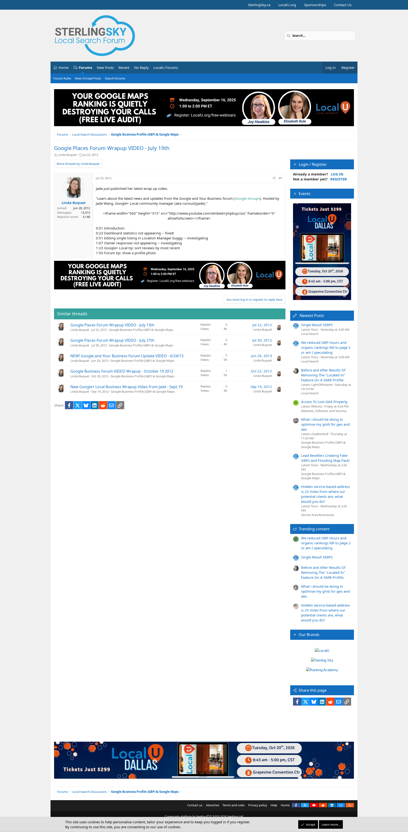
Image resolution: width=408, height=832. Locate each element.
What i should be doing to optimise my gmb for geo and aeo (325, 424)
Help (274, 805)
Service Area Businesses (317, 515)
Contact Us (343, 4)
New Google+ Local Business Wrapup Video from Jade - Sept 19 (126, 386)
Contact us (194, 805)
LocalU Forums (165, 67)
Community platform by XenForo (204, 817)
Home (63, 67)
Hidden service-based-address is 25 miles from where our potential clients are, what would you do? (325, 494)
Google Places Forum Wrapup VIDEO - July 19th (112, 147)
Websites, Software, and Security (324, 411)
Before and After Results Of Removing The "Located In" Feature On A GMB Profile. (323, 375)
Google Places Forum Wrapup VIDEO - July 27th (112, 340)
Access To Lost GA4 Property (324, 401)
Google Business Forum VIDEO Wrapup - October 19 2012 (121, 371)
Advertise (212, 805)
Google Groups (247, 198)
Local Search (310, 334)
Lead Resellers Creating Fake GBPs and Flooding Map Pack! (325, 458)
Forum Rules (62, 78)
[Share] (274, 178)
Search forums (115, 78)
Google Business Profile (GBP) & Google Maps (141, 330)
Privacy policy (257, 805)
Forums (85, 67)
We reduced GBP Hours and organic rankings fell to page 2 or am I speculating (326, 347)
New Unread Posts (88, 78)
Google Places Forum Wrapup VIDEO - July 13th (112, 325)
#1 (280, 178)
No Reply (141, 67)
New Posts (105, 67)
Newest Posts (312, 315)
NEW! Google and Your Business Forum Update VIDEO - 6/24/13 (126, 355)
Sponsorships (315, 4)
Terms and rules (233, 805)
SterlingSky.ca (259, 4)
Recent (124, 67)
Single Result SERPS (317, 324)
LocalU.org (287, 4)
